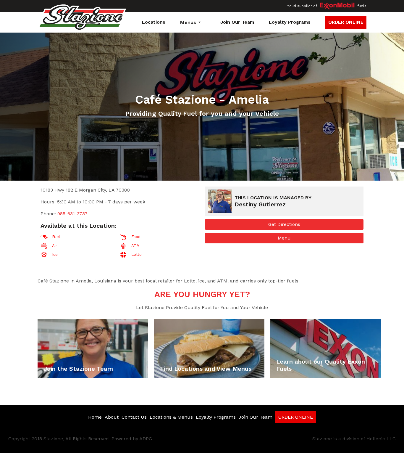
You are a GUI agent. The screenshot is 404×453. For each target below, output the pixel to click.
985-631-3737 (72, 213)
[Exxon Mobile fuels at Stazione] (337, 6)
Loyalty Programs (290, 22)
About (112, 417)
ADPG (145, 438)
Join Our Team (237, 22)
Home (95, 417)
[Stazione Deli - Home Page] (82, 18)
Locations (153, 22)
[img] (93, 348)
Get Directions (284, 224)
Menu (284, 238)
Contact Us (134, 417)
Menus (188, 22)
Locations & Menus (171, 417)
